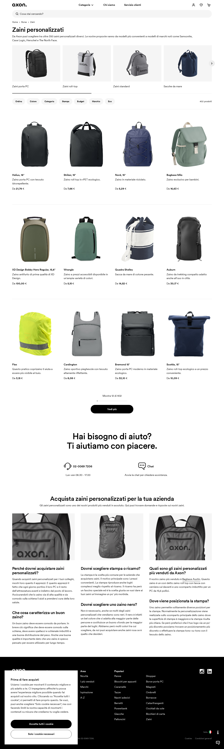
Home (15, 22)
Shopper (151, 676)
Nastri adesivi (122, 697)
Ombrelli (151, 692)
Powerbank (120, 708)
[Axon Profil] (19, 5)
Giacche (119, 714)
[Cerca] (16, 14)
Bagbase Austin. (191, 579)
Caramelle (120, 687)
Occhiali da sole (155, 708)
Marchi (84, 687)
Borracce (151, 697)
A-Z (82, 697)
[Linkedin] (209, 672)
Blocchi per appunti (125, 681)
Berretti (118, 703)
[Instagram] (202, 672)
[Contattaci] (217, 732)
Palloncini (119, 719)
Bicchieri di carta (155, 714)
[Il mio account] (193, 5)
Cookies (188, 738)
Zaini (149, 719)
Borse (24, 22)
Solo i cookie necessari (41, 734)
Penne (117, 676)
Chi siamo (109, 5)
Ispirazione (86, 692)
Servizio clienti (132, 5)
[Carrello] (209, 5)
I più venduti (87, 681)
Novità (84, 676)
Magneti (151, 687)
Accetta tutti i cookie (41, 724)
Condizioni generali (203, 738)
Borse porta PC (155, 681)
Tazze (117, 692)
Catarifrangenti (155, 703)
